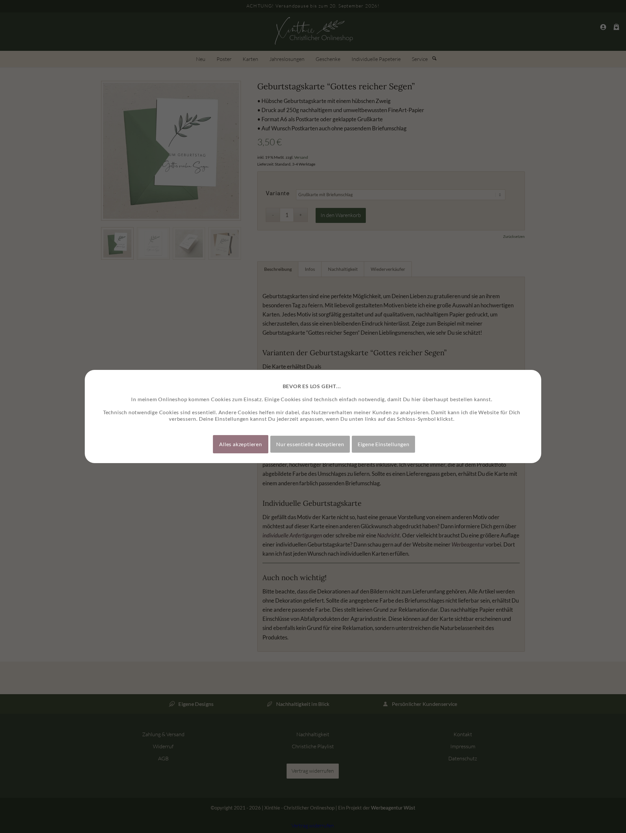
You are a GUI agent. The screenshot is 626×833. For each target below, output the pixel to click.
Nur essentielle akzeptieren (310, 444)
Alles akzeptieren (240, 444)
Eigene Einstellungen (384, 444)
